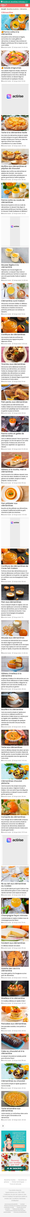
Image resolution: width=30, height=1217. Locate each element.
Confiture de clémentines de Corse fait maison (14, 567)
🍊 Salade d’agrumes (11, 68)
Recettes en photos (13, 9)
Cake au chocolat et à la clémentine (12, 1052)
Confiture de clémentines (13, 334)
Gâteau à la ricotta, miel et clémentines (13, 470)
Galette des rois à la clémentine (10, 969)
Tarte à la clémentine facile (14, 132)
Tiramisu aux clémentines (13, 364)
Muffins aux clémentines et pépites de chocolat (13, 167)
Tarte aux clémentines (11, 747)
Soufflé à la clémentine (12, 709)
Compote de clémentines (13, 817)
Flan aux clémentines (11, 602)
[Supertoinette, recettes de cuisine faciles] (4, 5)
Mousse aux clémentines (12, 637)
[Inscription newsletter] (15, 1162)
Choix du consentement (20, 1212)
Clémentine (23, 9)
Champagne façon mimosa (14, 915)
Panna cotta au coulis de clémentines (13, 201)
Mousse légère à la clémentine (10, 266)
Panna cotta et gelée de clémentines (12, 434)
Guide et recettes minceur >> (15, 1)
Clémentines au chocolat (13, 1081)
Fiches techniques (18, 1182)
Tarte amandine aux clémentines (10, 1109)
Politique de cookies (17, 1209)
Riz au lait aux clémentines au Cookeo (13, 884)
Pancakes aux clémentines (13, 1023)
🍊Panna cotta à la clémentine (10, 33)
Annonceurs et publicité (11, 1204)
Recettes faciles (10, 1180)
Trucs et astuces (15, 1184)
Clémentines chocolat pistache (11, 782)
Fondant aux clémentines (13, 943)
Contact (22, 1204)
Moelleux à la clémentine (13, 998)
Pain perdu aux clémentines (14, 402)
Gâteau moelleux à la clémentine (11, 674)
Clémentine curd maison (13, 301)
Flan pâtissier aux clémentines (9, 504)
